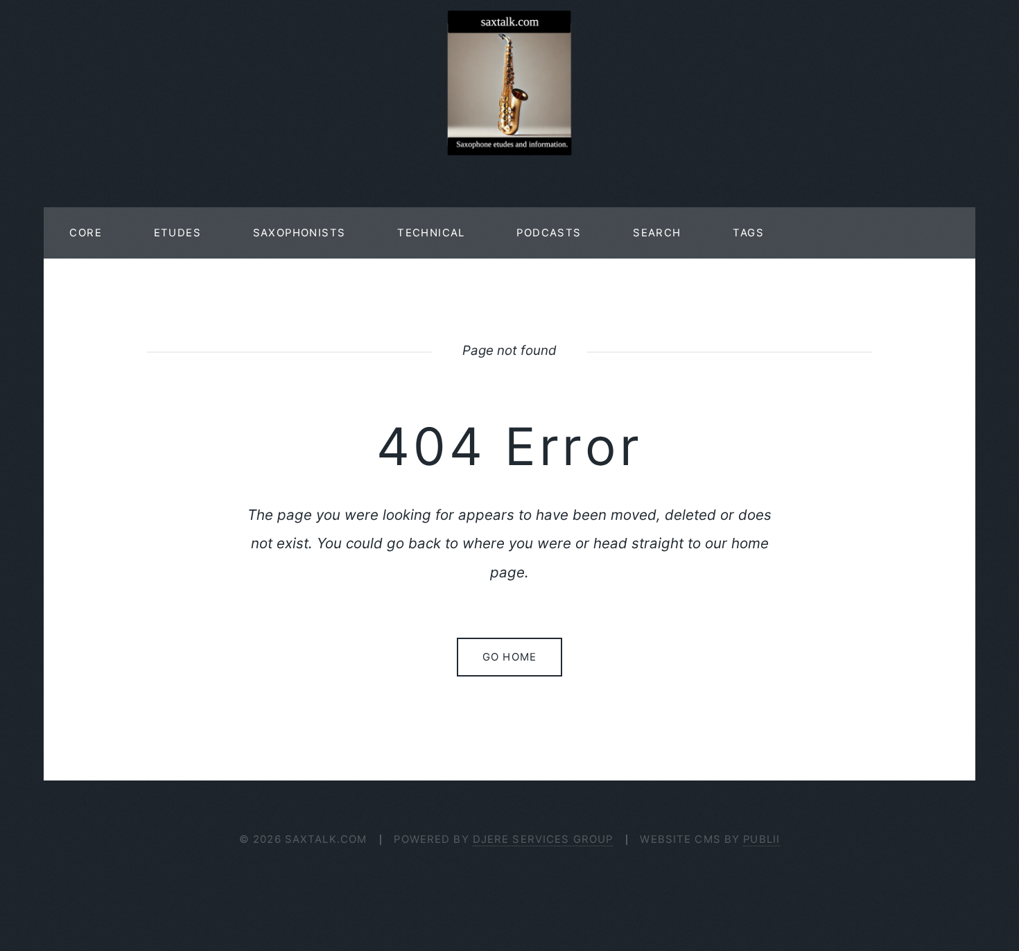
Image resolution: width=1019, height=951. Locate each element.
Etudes (177, 233)
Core (85, 233)
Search (657, 233)
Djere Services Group (543, 839)
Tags (748, 233)
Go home (509, 657)
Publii (761, 839)
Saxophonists (299, 233)
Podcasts (548, 233)
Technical (431, 233)
